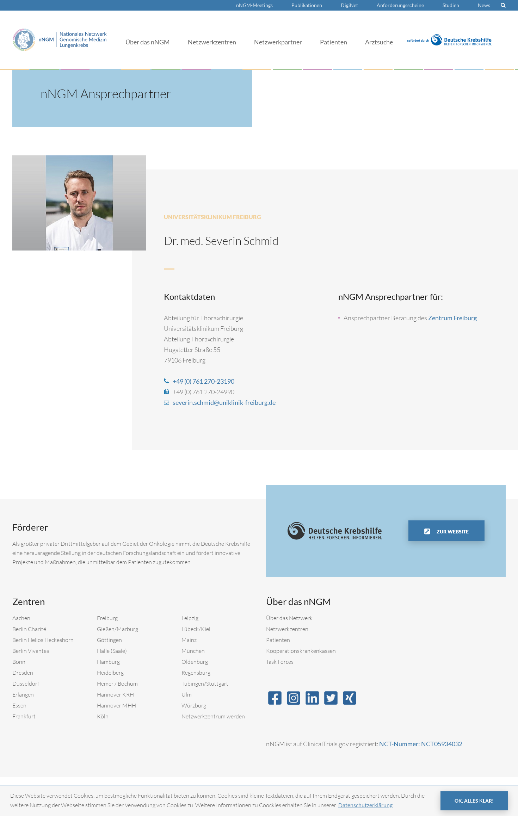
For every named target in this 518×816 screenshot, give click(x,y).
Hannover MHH (116, 705)
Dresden (22, 672)
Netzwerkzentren (212, 42)
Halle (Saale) (112, 650)
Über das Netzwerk (289, 618)
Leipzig (189, 618)
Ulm (186, 694)
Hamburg (108, 661)
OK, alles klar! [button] (474, 801)
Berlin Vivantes (30, 650)
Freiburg (107, 618)
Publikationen (306, 5)
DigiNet (349, 5)
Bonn (18, 661)
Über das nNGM (147, 42)
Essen (19, 705)
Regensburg (195, 672)
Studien (451, 5)
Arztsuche (379, 42)
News (484, 5)
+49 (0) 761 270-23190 (203, 381)
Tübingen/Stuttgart (204, 683)
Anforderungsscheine (400, 5)
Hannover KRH (115, 694)
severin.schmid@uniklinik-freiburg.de (224, 402)
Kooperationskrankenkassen (301, 650)
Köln (103, 716)
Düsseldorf (25, 683)
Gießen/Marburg (117, 628)
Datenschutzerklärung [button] (365, 805)
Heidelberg (110, 672)
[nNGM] (59, 39)
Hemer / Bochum (117, 683)
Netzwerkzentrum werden (213, 716)
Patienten (333, 42)
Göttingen (109, 639)
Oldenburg (194, 661)
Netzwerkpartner (278, 42)
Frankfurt (24, 716)
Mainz (189, 639)
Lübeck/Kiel (195, 628)
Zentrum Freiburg (452, 318)
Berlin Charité (29, 628)
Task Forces (280, 661)
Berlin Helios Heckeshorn (43, 639)
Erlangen (23, 694)
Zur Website (452, 531)
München (193, 650)
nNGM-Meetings (254, 5)
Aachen (21, 618)
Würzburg (193, 705)
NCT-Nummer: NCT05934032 (420, 744)
